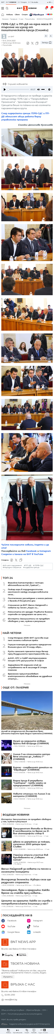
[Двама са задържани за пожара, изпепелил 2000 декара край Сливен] (6, 846)
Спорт (25, 15)
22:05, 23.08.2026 (20, 862)
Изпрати (7, 977)
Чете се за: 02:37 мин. (23, 896)
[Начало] (2, 14)
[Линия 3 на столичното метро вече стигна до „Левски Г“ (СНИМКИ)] (6, 758)
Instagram (45, 551)
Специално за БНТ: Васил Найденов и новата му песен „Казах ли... (28, 606)
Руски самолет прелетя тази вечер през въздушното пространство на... (29, 652)
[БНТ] (4, 36)
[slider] (18, 89)
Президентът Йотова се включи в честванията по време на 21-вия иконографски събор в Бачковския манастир (32, 831)
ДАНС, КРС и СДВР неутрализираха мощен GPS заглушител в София (27, 659)
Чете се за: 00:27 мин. (36, 862)
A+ (46, 36)
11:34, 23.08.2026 (8, 906)
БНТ (2, 2)
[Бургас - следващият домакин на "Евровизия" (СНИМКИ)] (6, 771)
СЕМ (44, 1010)
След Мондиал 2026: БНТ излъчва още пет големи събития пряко (28, 639)
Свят (17, 15)
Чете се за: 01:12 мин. (35, 836)
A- (51, 36)
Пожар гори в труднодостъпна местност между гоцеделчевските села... (28, 592)
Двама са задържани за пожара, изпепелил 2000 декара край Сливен (31, 844)
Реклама (27, 625)
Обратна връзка (33, 1010)
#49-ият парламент (12, 565)
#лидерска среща (31, 567)
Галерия (13, 19)
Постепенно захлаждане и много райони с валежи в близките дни (30, 599)
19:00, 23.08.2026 (8, 824)
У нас (21, 19)
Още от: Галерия (16, 687)
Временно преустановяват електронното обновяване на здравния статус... (30, 676)
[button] (43, 1031)
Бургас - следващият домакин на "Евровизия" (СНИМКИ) (32, 768)
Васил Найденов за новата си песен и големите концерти (26, 870)
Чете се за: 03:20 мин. (23, 874)
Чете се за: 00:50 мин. (35, 849)
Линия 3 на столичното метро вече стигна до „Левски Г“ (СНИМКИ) (31, 756)
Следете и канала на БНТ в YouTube (22, 554)
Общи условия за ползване (12, 1010)
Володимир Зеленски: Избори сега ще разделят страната (26, 881)
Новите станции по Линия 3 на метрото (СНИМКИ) (31, 795)
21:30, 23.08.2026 (8, 896)
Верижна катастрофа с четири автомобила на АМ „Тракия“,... (26, 583)
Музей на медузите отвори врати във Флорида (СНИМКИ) (31, 742)
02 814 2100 (10, 995)
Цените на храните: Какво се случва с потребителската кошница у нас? (26, 902)
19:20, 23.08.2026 (8, 874)
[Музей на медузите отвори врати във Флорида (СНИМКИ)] (6, 745)
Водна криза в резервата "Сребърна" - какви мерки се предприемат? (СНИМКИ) (29, 783)
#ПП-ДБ (27, 565)
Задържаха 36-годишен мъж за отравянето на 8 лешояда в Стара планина (27, 667)
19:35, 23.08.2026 (19, 836)
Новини (9, 15)
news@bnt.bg (11, 1000)
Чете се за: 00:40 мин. (23, 906)
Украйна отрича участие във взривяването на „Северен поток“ (30, 857)
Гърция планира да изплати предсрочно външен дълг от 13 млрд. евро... (29, 645)
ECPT (3, 1014)
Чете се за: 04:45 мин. (24, 824)
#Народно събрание (12, 567)
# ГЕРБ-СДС (38, 565)
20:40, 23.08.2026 (8, 885)
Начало (5, 19)
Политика (30, 19)
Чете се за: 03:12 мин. (24, 885)
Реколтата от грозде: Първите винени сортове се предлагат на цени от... (30, 613)
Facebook (31, 551)
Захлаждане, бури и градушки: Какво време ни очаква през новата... (25, 891)
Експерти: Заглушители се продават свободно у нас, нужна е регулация (29, 619)
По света (17, 864)
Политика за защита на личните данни (25, 1014)
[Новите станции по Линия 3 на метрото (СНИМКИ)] (6, 798)
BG (50, 2)
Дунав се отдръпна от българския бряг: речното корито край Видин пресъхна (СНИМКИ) (26, 732)
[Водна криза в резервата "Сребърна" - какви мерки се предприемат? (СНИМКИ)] (6, 785)
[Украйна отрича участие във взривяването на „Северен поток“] (6, 859)
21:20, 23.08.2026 (19, 849)
